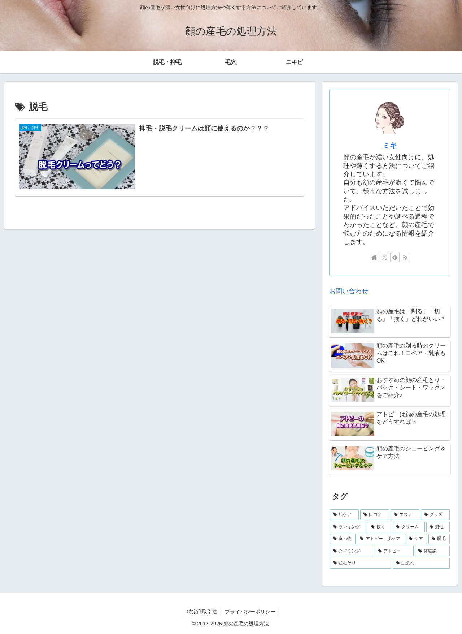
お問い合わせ (348, 291)
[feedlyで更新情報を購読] (395, 257)
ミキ (390, 145)
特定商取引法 (202, 611)
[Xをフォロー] (384, 257)
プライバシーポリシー (250, 611)
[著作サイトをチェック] (374, 257)
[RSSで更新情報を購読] (405, 257)
